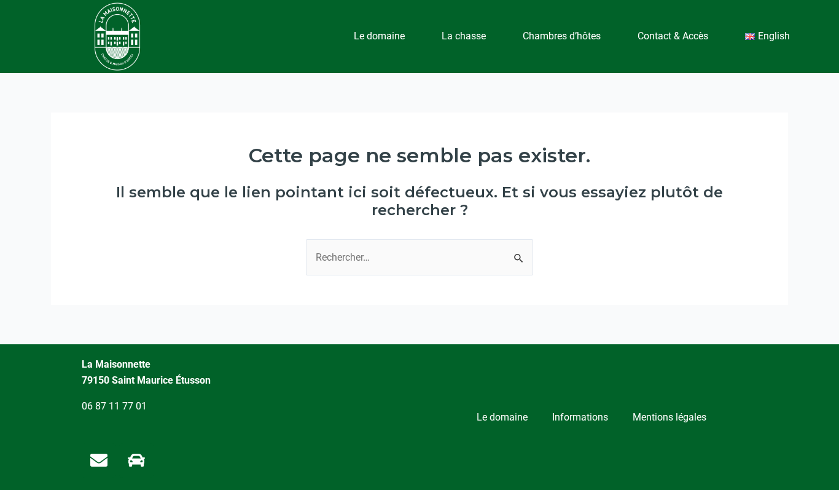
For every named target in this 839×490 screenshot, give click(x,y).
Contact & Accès (673, 36)
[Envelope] (99, 460)
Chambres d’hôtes (562, 36)
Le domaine (379, 36)
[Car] (136, 460)
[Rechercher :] (419, 257)
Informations (580, 417)
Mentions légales (669, 417)
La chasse (464, 36)
